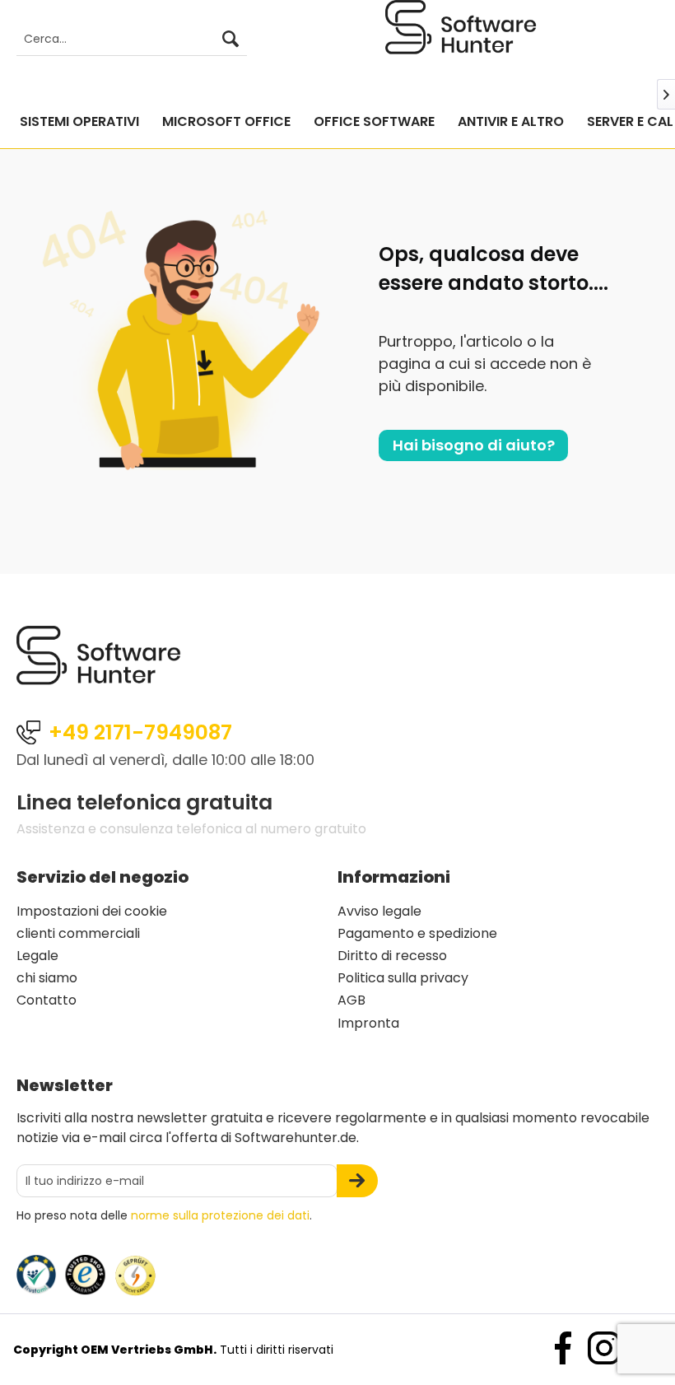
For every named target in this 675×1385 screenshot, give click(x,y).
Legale (37, 955)
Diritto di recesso (392, 955)
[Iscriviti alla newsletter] (357, 1180)
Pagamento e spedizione (417, 933)
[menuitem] (123, 39)
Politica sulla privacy (403, 977)
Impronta (368, 1023)
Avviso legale (379, 911)
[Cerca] (230, 39)
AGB (351, 1000)
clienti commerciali (78, 933)
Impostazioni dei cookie (91, 911)
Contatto (46, 1000)
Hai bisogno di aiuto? (474, 445)
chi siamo (46, 977)
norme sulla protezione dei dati (220, 1215)
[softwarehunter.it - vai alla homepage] (461, 40)
